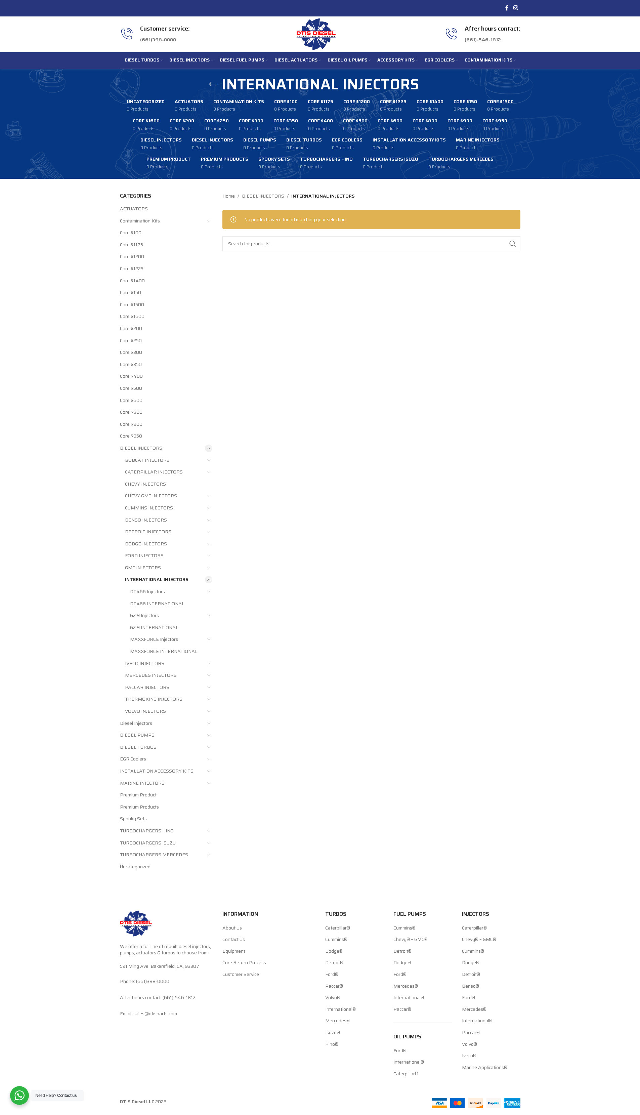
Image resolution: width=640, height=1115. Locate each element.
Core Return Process (244, 962)
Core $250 (131, 340)
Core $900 (131, 424)
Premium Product (138, 794)
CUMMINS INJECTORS (149, 507)
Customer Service (240, 974)
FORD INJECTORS (144, 555)
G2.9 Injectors (144, 615)
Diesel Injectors (136, 723)
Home (228, 196)
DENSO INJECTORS (146, 520)
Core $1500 (132, 304)
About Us (232, 928)
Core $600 (131, 400)
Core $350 (131, 364)
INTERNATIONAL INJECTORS (156, 579)
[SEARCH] (512, 243)
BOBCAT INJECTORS (147, 460)
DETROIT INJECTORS (148, 531)
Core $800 (131, 412)
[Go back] (213, 84)
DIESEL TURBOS (138, 747)
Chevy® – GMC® (410, 939)
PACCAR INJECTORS (147, 687)
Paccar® (334, 986)
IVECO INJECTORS (144, 663)
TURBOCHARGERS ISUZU (148, 842)
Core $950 (131, 436)
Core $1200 (132, 256)
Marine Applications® (484, 1067)
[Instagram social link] (515, 8)
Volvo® (332, 997)
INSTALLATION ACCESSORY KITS (157, 771)
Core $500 (131, 388)
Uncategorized (135, 866)
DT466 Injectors (147, 591)
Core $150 (130, 292)
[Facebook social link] (507, 8)
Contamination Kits (140, 220)
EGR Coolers (133, 758)
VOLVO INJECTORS (145, 711)
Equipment (233, 951)
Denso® (470, 986)
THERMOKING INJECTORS (153, 699)
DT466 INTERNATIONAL (157, 603)
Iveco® (469, 1055)
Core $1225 (131, 268)
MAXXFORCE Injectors (154, 639)
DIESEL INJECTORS (141, 448)
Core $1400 (132, 280)
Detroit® (334, 962)
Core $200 (131, 328)
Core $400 (131, 376)
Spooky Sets (133, 818)
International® (340, 1009)
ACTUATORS (134, 208)
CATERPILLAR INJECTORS (154, 472)
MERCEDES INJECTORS (151, 675)
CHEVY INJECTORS (145, 484)
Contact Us (233, 939)
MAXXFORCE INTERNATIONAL (164, 651)
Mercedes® (337, 1021)
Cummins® (336, 939)
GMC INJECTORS (143, 567)
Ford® (331, 974)
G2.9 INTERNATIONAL (154, 627)
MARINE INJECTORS (142, 783)
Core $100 (130, 232)
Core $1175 (131, 244)
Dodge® (334, 951)
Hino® (331, 1044)
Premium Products (139, 807)
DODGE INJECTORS (146, 543)
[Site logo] (316, 33)
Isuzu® (332, 1032)
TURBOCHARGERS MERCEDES (154, 854)
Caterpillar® (337, 928)
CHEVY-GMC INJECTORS (151, 495)
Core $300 (131, 352)
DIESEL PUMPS (137, 735)
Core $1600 (132, 316)
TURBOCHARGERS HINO (147, 830)
